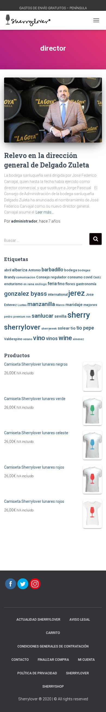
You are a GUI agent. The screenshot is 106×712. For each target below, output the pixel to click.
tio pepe (85, 328)
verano (27, 339)
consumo (75, 277)
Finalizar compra (53, 660)
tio (73, 328)
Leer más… (45, 212)
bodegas (84, 270)
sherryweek (49, 328)
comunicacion (25, 277)
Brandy (9, 277)
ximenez (78, 339)
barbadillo (52, 270)
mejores (90, 305)
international (58, 294)
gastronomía (86, 284)
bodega (70, 270)
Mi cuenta (86, 660)
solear (64, 328)
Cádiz (97, 277)
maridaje (74, 304)
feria (52, 283)
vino (39, 338)
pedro (8, 316)
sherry (78, 315)
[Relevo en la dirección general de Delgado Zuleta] (53, 110)
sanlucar (43, 315)
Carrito (53, 633)
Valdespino (13, 339)
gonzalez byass (25, 293)
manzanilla (41, 304)
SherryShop (53, 686)
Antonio (34, 270)
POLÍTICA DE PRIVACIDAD (37, 673)
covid (87, 277)
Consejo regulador (51, 277)
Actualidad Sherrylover (38, 619)
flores (70, 284)
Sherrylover (77, 673)
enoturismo (13, 284)
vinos (52, 338)
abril (7, 270)
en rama (28, 284)
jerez (76, 293)
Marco (60, 305)
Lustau (22, 305)
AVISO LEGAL (79, 619)
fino (61, 283)
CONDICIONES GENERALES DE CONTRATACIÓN (53, 646)
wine (65, 338)
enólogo (41, 284)
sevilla (60, 316)
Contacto (20, 660)
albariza (19, 270)
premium (19, 316)
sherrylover (22, 327)
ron (28, 316)
